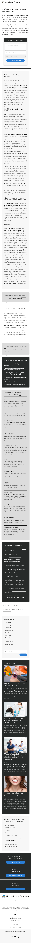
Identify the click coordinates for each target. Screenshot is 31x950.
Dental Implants (9, 630)
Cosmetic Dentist (9, 641)
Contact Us (15, 889)
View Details (16, 595)
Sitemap (18, 932)
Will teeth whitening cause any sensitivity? (15, 384)
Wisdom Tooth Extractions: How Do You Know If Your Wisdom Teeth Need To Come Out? (15, 757)
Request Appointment (15, 875)
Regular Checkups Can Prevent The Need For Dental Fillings (13, 720)
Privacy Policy (13, 932)
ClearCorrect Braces (9, 825)
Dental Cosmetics (9, 644)
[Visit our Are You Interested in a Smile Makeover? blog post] (15, 791)
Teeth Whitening (9, 637)
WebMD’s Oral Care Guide (15, 557)
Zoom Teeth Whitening (10, 840)
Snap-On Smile (8, 832)
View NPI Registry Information (19, 588)
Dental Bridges (8, 625)
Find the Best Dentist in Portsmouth (13, 846)
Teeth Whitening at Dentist (11, 835)
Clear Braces (8, 622)
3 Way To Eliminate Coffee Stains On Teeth (14, 684)
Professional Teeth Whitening (15, 606)
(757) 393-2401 (13, 21)
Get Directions (15, 862)
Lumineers (7, 830)
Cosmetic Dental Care (10, 827)
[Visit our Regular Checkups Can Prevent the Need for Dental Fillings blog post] (15, 716)
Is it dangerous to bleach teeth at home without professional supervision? (14, 368)
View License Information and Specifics (16, 584)
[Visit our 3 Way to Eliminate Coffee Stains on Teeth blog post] (15, 681)
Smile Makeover (8, 635)
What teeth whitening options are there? (14, 372)
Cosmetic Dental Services (11, 844)
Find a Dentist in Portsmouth (12, 648)
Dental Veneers (8, 632)
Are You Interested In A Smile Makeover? (13, 794)
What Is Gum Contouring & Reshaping (13, 838)
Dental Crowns (8, 627)
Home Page (11, 554)
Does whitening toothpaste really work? (14, 381)
